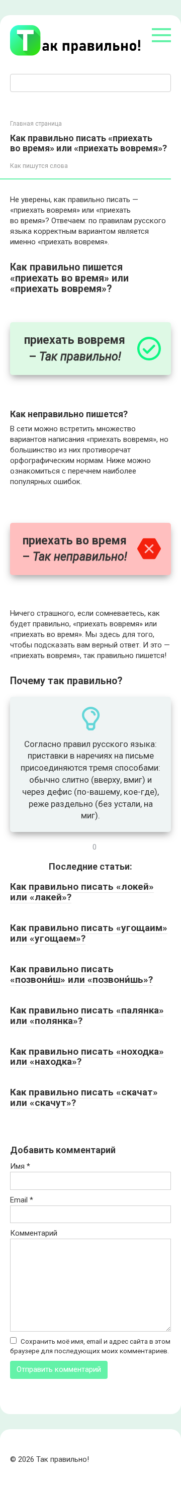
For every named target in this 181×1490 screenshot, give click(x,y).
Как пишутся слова (39, 165)
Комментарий (33, 1233)
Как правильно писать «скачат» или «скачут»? (84, 1097)
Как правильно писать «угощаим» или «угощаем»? (88, 933)
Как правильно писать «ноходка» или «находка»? (87, 1057)
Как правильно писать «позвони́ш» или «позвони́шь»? (81, 974)
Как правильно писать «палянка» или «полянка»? (87, 1015)
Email (21, 1199)
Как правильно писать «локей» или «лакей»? (82, 892)
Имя (20, 1166)
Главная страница (36, 123)
